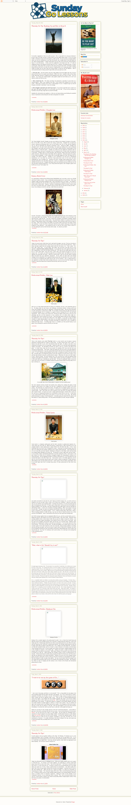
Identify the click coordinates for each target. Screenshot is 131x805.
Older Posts (73, 788)
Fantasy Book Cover (38, 176)
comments (34, 97)
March (85, 152)
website (33, 712)
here (54, 700)
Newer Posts (35, 788)
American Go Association (87, 115)
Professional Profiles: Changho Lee (43, 110)
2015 (83, 136)
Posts (84, 64)
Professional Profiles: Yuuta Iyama (43, 412)
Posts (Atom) (57, 792)
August (85, 142)
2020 (83, 127)
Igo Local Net (37, 715)
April (85, 150)
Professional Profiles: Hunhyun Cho (44, 609)
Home (54, 788)
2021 (83, 125)
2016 (83, 133)
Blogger (73, 802)
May (85, 148)
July (85, 144)
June (85, 146)
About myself (84, 206)
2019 (83, 129)
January (86, 190)
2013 (83, 138)
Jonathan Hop (39, 101)
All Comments (86, 67)
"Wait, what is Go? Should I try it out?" (45, 545)
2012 (83, 140)
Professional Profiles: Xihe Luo (42, 275)
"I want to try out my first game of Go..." (45, 677)
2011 (83, 193)
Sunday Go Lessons (86, 118)
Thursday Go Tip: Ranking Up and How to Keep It (49, 26)
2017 (83, 131)
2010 (83, 195)
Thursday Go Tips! (38, 241)
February (86, 188)
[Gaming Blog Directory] (84, 57)
